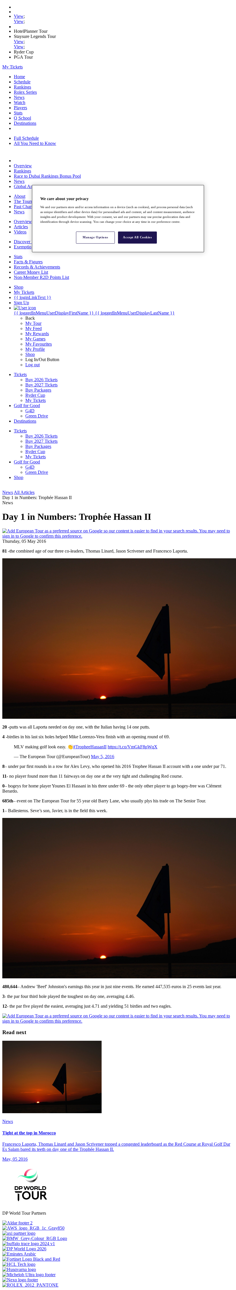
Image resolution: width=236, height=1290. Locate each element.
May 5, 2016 (102, 756)
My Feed (33, 328)
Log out (32, 364)
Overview (23, 165)
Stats (18, 112)
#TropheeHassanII (89, 746)
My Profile (35, 349)
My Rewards (37, 333)
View (19, 16)
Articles (21, 226)
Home (19, 76)
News (19, 97)
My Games (35, 338)
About (19, 196)
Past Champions (28, 206)
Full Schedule (26, 138)
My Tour (33, 323)
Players (20, 107)
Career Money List (31, 272)
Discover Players (29, 241)
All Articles (24, 492)
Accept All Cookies (137, 237)
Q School (22, 118)
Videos (20, 231)
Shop (30, 354)
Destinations (25, 123)
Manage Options (95, 237)
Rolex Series (25, 92)
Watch (19, 102)
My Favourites (38, 344)
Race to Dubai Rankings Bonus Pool (47, 176)
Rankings (22, 87)
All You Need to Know (35, 143)
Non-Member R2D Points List (41, 277)
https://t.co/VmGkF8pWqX (132, 746)
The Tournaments (30, 201)
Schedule (22, 81)
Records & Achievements (37, 266)
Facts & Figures (28, 261)
